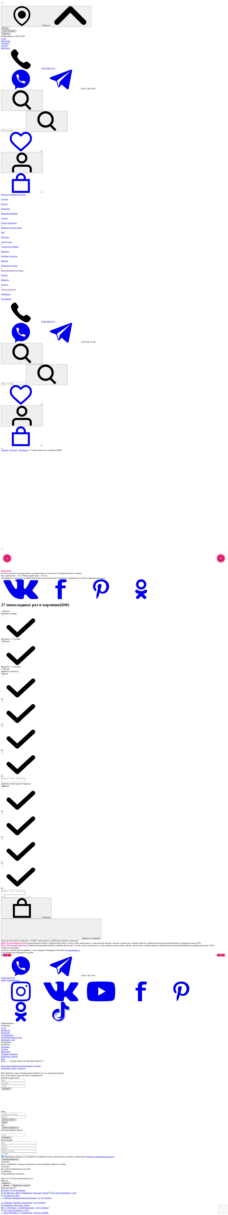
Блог (3, 1059)
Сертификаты (7, 1035)
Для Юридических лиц (11, 1037)
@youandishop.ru (72, 950)
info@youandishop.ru (10, 980)
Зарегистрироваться (10, 1128)
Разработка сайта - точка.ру (13, 1068)
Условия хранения (9, 1054)
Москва (5, 28)
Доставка (5, 43)
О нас (3, 38)
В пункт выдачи (18, 1190)
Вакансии (5, 1033)
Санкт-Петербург (8, 31)
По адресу (5, 1190)
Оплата (4, 46)
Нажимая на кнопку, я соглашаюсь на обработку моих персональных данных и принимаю (59, 1157)
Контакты (5, 48)
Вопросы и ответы (9, 1056)
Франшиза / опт (8, 1040)
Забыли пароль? (8, 1120)
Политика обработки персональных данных (21, 1066)
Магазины (5, 41)
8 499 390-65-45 (48, 68)
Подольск (6, 34)
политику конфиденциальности (100, 1157)
